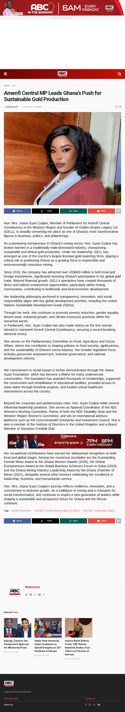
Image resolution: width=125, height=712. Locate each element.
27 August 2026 (12, 652)
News (14, 85)
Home (6, 85)
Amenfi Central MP (21, 511)
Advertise (8, 705)
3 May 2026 (27, 107)
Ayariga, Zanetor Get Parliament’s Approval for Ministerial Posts (16, 644)
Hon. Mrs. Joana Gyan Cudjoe (99, 511)
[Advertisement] (62, 44)
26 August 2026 (42, 655)
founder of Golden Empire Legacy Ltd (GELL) (57, 511)
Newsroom (12, 107)
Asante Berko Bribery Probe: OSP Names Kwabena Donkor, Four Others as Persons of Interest (77, 647)
